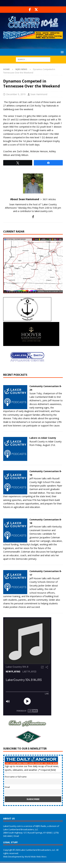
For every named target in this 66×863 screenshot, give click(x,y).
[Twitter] (36, 9)
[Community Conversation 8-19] (15, 492)
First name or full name (16, 776)
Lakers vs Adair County (42, 437)
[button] (61, 52)
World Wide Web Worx (35, 856)
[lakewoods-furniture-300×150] (27, 319)
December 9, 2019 (15, 94)
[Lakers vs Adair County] (15, 458)
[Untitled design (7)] (27, 741)
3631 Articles (49, 199)
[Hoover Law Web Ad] (31, 344)
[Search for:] (33, 59)
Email (7, 787)
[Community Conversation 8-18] (15, 540)
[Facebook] (30, 9)
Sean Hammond (38, 94)
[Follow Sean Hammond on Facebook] (33, 216)
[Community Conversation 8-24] (15, 407)
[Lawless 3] (27, 368)
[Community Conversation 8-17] (15, 592)
